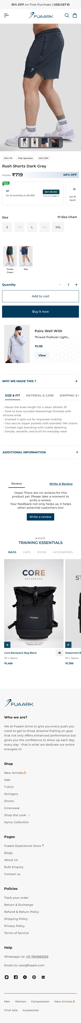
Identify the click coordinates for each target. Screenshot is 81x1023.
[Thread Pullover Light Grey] (17, 344)
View (42, 355)
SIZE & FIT (12, 395)
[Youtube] (24, 977)
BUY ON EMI (51, 192)
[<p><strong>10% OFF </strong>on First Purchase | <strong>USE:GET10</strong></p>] (40, 4)
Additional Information (40, 452)
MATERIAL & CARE (40, 395)
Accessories (63, 552)
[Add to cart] (7, 645)
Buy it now (40, 311)
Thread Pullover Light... (52, 337)
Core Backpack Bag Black (20, 652)
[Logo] (40, 15)
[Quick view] (60, 653)
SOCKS (41, 552)
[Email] (43, 977)
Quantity (9, 285)
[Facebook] (15, 977)
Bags (12, 552)
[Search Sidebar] (67, 15)
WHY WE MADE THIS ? (19, 381)
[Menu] (6, 15)
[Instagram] (6, 977)
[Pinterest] (34, 977)
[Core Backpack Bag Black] (34, 603)
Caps (26, 552)
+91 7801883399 (37, 956)
